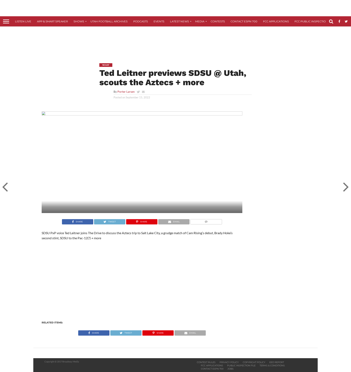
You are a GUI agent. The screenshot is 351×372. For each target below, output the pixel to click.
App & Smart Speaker (52, 21)
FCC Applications (276, 21)
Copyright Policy (254, 362)
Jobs (231, 368)
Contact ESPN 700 (244, 21)
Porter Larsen (126, 91)
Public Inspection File (241, 365)
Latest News (179, 21)
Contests (218, 21)
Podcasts (140, 21)
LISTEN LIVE (23, 21)
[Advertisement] (175, 42)
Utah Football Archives (109, 21)
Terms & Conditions (272, 365)
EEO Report (276, 362)
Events (159, 21)
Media (199, 21)
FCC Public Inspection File (315, 21)
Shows (79, 21)
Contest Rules (206, 362)
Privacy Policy (229, 362)
